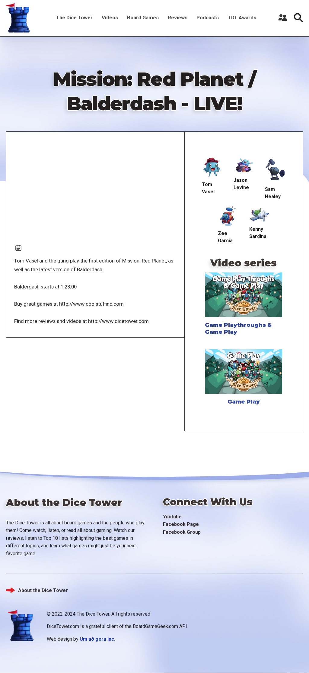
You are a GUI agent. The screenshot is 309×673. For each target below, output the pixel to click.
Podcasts (207, 17)
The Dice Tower (74, 17)
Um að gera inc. (97, 639)
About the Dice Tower (43, 590)
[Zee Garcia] (228, 216)
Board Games (143, 17)
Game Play (244, 401)
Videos (110, 17)
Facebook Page (181, 524)
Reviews (177, 17)
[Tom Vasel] (212, 167)
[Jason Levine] (244, 165)
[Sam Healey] (275, 169)
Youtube (172, 517)
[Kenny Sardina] (259, 214)
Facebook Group (182, 532)
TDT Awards (242, 17)
